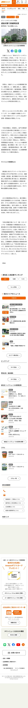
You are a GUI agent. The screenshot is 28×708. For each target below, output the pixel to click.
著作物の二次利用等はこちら (13, 503)
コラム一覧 (14, 478)
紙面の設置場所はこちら (12, 510)
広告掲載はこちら (10, 507)
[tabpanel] (14, 38)
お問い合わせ (15, 653)
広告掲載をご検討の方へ (9, 661)
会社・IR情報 (6, 658)
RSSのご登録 (13, 635)
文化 (19, 8)
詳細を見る (14, 622)
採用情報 (5, 665)
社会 (24, 8)
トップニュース (11, 8)
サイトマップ (14, 670)
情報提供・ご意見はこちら (13, 499)
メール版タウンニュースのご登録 (14, 598)
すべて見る (14, 367)
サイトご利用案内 (20, 668)
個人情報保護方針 (8, 668)
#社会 (4, 263)
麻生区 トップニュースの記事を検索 (13, 441)
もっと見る (14, 287)
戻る (3, 11)
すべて (3, 8)
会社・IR (18, 2)
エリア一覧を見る (13, 355)
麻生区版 (4, 5)
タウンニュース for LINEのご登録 (14, 593)
